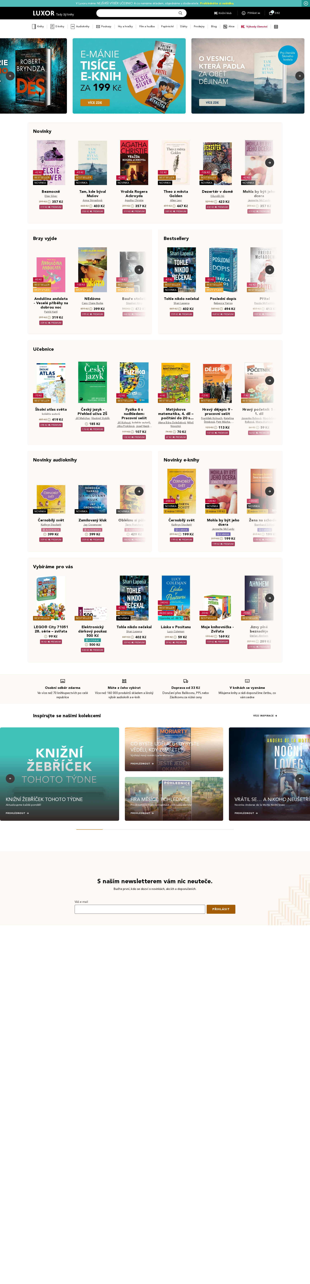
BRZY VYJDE (42, 289)
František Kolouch (211, 418)
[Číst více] (129, 76)
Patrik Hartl (51, 311)
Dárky (183, 26)
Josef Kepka (143, 426)
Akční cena (165, 613)
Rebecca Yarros (223, 303)
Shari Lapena (181, 303)
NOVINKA (40, 182)
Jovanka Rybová (251, 418)
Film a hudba (147, 26)
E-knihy (60, 26)
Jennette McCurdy (259, 200)
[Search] (180, 13)
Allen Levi (176, 200)
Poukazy (106, 26)
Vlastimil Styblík (100, 418)
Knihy (40, 26)
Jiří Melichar (83, 418)
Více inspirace (263, 716)
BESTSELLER (42, 177)
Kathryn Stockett (51, 524)
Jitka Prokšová (125, 426)
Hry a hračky (125, 26)
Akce (231, 26)
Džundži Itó (217, 196)
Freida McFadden (264, 303)
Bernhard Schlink (265, 524)
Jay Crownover (92, 524)
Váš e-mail (81, 902)
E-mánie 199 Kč (174, 511)
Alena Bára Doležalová (172, 422)
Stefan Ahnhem (259, 635)
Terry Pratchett (134, 524)
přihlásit (221, 909)
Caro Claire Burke (92, 303)
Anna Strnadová (92, 200)
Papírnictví (167, 26)
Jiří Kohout (124, 422)
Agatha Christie (134, 200)
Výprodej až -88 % (170, 618)
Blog (214, 26)
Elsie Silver (51, 196)
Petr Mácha (223, 421)
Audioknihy (83, 26)
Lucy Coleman (175, 631)
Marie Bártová (264, 421)
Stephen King (134, 303)
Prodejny (199, 26)
